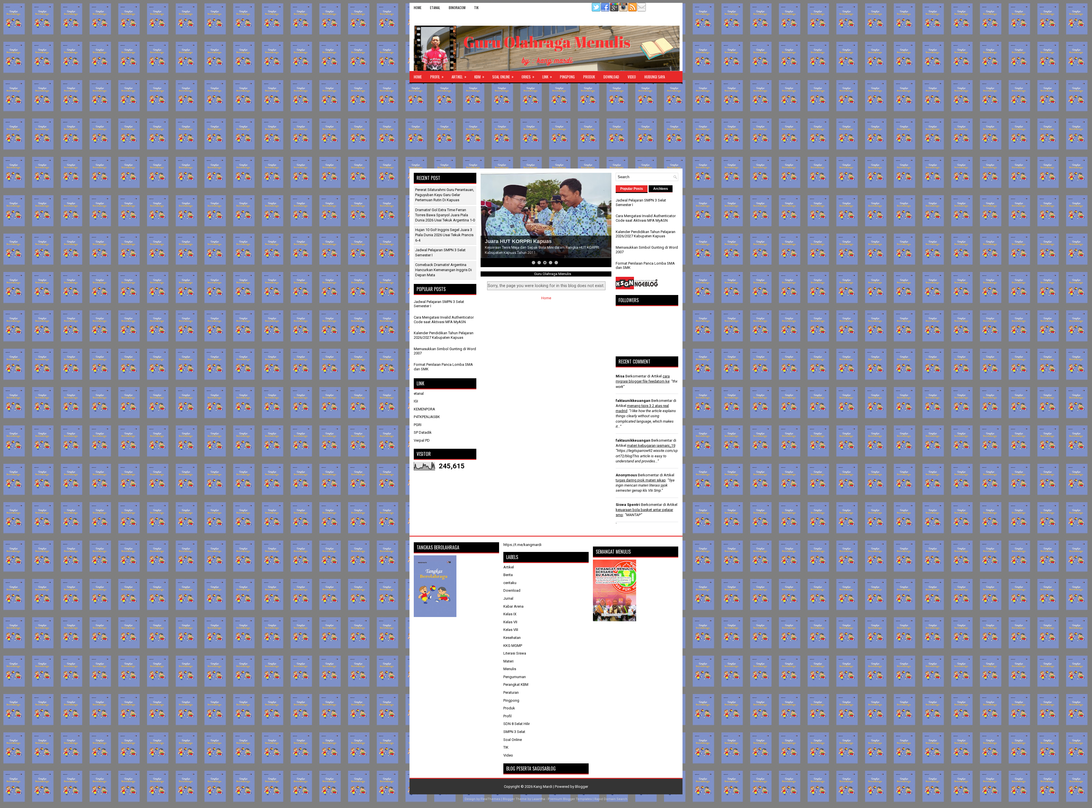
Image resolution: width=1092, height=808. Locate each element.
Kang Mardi (543, 786)
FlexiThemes (490, 799)
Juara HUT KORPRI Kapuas (518, 241)
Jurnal (508, 598)
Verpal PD (422, 440)
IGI (416, 401)
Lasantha (538, 799)
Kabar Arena (513, 606)
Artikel (459, 77)
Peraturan (511, 692)
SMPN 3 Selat (514, 732)
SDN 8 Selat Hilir (516, 724)
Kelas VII (510, 622)
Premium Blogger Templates (570, 799)
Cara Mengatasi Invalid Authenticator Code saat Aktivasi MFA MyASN (444, 319)
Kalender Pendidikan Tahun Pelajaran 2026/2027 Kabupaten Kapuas (443, 335)
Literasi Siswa (514, 653)
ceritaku (509, 583)
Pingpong (567, 77)
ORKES (528, 77)
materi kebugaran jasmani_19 (651, 445)
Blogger (581, 786)
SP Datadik (423, 432)
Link (547, 77)
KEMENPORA (424, 409)
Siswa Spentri (628, 504)
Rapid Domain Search (610, 799)
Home (417, 7)
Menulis (509, 669)
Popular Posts (631, 189)
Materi (508, 661)
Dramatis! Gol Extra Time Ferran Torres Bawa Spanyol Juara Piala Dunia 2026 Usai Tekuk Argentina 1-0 (445, 215)
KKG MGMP (512, 645)
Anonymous (626, 475)
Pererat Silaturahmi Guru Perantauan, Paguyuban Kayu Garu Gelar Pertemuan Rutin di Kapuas (444, 195)
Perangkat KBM (515, 684)
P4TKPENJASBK (427, 417)
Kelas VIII (510, 630)
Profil (437, 77)
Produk (589, 77)
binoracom (457, 7)
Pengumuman (514, 677)
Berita (508, 575)
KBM (479, 77)
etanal (435, 7)
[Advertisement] (546, 126)
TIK (476, 7)
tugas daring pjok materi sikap (641, 480)
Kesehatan (512, 637)
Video (632, 77)
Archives (660, 189)
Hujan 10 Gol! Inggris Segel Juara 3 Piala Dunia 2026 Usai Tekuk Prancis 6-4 (444, 235)
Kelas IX (509, 614)
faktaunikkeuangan (633, 400)
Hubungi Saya (654, 77)
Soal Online (503, 77)
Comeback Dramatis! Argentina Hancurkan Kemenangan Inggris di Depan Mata (443, 270)
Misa (620, 376)
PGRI (417, 425)
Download (611, 77)
